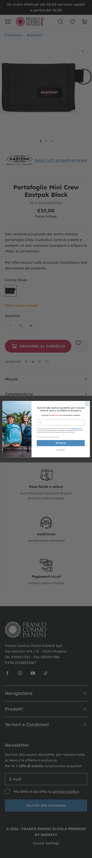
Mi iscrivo (60, 443)
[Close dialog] (87, 404)
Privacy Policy (76, 428)
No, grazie (61, 450)
